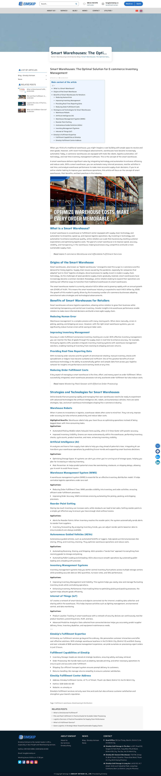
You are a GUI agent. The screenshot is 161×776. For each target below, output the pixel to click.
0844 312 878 (92, 3)
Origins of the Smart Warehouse (65, 91)
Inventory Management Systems (67, 128)
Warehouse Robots (63, 112)
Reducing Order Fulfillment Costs (68, 107)
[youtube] (36, 762)
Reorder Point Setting (64, 122)
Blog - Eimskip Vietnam (26, 75)
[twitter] (19, 762)
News (84, 10)
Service (64, 10)
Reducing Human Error (64, 97)
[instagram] (32, 762)
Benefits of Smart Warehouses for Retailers (69, 95)
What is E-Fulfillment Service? (64, 722)
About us (51, 10)
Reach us (129, 4)
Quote (139, 4)
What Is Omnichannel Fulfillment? (65, 713)
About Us (64, 740)
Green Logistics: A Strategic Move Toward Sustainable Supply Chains (77, 726)
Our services (65, 743)
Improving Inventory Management (68, 100)
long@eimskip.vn (112, 3)
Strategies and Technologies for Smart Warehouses (72, 110)
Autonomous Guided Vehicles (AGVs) (69, 125)
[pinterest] (27, 762)
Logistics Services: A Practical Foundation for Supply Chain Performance (79, 719)
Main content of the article (64, 82)
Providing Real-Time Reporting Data (69, 103)
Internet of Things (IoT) (64, 131)
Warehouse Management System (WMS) (70, 119)
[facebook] (23, 762)
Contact (96, 10)
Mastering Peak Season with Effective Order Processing (91, 383)
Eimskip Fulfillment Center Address (68, 140)
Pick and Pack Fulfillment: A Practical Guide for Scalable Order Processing (79, 716)
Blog (75, 10)
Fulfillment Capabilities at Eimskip (68, 137)
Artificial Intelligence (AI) (65, 115)
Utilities (108, 10)
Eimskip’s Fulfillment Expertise (65, 134)
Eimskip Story (66, 745)
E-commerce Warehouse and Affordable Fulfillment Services (93, 254)
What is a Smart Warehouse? (64, 88)
